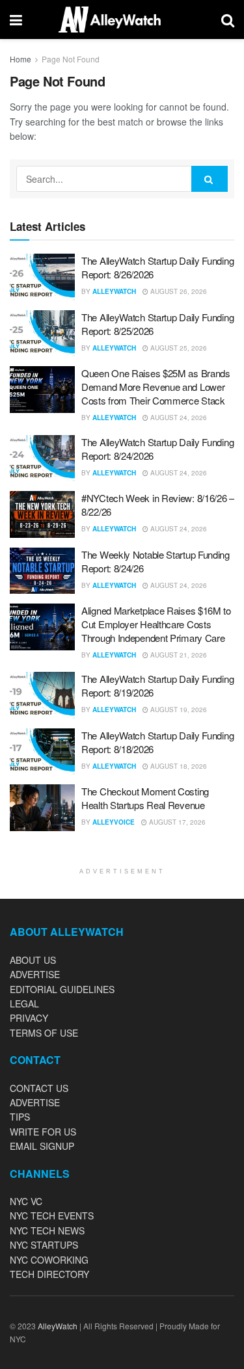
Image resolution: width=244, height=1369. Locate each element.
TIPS (20, 1116)
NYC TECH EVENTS (52, 1215)
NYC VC (26, 1201)
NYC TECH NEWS (47, 1230)
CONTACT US (39, 1088)
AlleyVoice (113, 822)
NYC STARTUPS (44, 1244)
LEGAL (24, 1003)
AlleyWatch (114, 291)
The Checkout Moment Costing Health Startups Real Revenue (145, 798)
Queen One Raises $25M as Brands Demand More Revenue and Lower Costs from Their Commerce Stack (155, 386)
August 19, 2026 (177, 709)
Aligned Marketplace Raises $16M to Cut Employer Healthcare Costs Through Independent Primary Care (156, 624)
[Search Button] (209, 179)
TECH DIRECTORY (49, 1274)
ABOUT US (33, 959)
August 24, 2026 (177, 417)
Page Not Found (71, 58)
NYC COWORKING (49, 1259)
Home (20, 58)
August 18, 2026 (177, 766)
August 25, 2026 (177, 347)
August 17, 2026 (176, 822)
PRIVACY (29, 1017)
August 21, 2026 (177, 654)
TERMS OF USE (44, 1032)
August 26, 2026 (177, 291)
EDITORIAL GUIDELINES (62, 989)
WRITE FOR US (43, 1131)
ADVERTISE (35, 974)
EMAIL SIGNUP (42, 1145)
